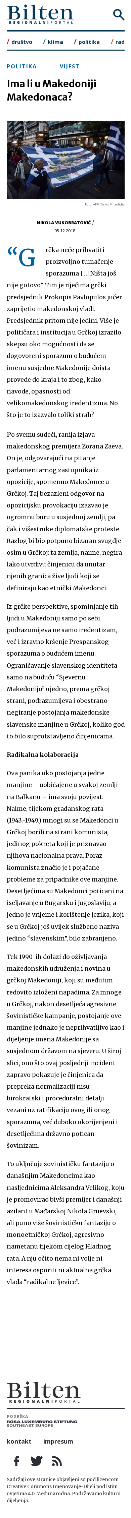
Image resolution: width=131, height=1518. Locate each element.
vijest (70, 66)
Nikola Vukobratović (64, 223)
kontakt (19, 1441)
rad (120, 42)
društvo (21, 42)
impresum (58, 1441)
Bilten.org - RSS (57, 1461)
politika (89, 42)
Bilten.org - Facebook (17, 1461)
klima (55, 42)
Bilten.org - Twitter (37, 1461)
